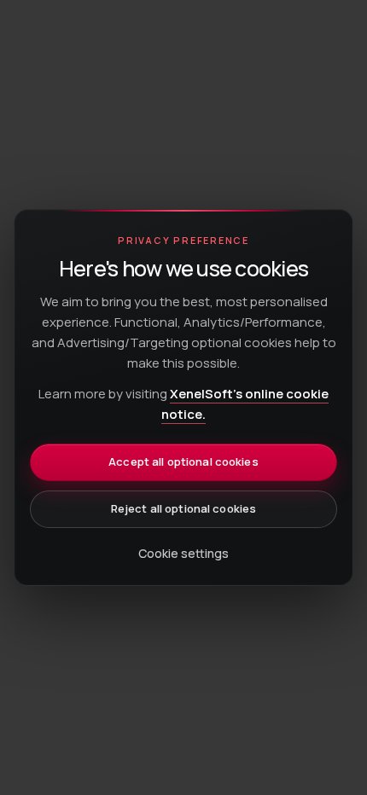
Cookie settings (183, 553)
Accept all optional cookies (183, 461)
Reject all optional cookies (184, 508)
